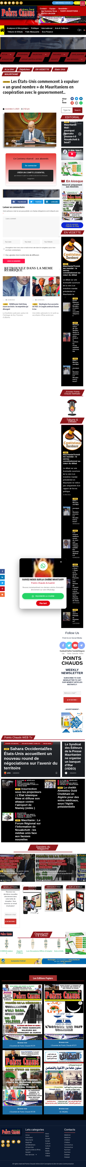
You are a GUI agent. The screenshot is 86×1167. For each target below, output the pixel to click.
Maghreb (57, 54)
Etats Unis (60, 69)
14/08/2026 (40, 300)
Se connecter (31, 165)
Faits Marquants (44, 864)
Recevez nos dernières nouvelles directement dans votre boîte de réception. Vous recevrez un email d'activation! (10, 899)
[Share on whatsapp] (81, 103)
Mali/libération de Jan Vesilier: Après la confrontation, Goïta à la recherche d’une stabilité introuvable (76, 338)
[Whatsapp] (21, 3)
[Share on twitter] (76, 98)
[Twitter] (9, 3)
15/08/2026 (11, 300)
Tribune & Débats (24, 817)
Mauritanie (37, 54)
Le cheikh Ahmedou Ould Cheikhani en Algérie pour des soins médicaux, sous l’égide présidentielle (68, 797)
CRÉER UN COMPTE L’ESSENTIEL (30, 175)
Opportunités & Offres (32, 59)
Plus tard (43, 603)
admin (9, 773)
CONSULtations (6, 952)
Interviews (23, 54)
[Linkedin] (1, 3)
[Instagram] (17, 3)
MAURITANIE (11, 74)
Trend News (47, 743)
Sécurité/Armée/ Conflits (31, 743)
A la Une (9, 69)
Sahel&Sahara (78, 54)
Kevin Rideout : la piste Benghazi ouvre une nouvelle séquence (45, 305)
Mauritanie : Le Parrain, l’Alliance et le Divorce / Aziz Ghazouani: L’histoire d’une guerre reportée (53, 873)
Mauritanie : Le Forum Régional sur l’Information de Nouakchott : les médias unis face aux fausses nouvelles (28, 830)
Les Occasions (32, 951)
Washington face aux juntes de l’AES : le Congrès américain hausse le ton (16, 306)
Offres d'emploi (45, 951)
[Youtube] (75, 648)
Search (77, 110)
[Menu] (82, 3)
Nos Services (72, 59)
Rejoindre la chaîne (44, 596)
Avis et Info (58, 951)
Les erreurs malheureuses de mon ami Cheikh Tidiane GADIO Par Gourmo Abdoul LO (76, 544)
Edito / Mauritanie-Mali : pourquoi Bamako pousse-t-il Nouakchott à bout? (71, 132)
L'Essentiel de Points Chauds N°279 (22, 1046)
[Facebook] (13, 3)
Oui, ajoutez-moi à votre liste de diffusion (22, 255)
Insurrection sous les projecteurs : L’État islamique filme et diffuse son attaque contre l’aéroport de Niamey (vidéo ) (28, 798)
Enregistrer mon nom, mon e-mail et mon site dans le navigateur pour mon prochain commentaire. (30, 249)
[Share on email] (72, 103)
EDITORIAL (72, 117)
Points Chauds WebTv (26, 783)
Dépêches (24, 69)
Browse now (22, 1043)
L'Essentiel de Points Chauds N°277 (63, 1045)
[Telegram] (81, 648)
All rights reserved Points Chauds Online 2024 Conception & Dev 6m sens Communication (43, 1164)
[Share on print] (76, 103)
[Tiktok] (3, 1145)
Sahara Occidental (12, 743)
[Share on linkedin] (81, 98)
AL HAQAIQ (64, 1112)
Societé (54, 59)
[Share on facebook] (72, 98)
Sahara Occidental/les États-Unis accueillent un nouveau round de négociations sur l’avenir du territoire (30, 758)
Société (63, 784)
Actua (4, 54)
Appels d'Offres (19, 952)
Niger (19, 782)
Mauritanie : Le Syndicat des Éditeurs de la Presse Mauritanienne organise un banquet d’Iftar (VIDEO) (73, 754)
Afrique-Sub (7, 59)
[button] (65, 297)
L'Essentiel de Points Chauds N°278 (22, 1112)
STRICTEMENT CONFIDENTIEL (14, 864)
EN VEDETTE (42, 69)
